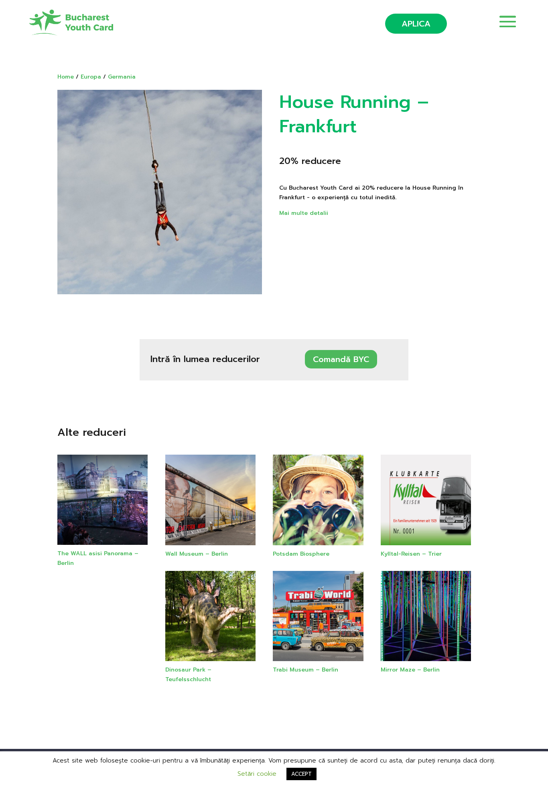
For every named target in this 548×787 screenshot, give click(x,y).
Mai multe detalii (303, 213)
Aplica (416, 24)
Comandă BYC (341, 359)
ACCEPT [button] (301, 774)
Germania (122, 77)
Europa (91, 77)
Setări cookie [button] (256, 773)
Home (65, 77)
